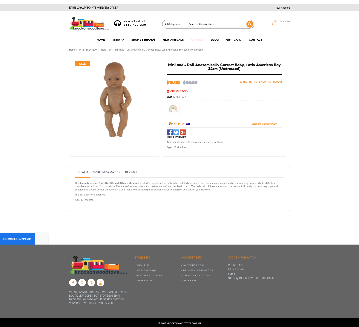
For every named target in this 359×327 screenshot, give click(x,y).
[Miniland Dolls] (173, 108)
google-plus (183, 132)
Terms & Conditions (197, 275)
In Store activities (149, 275)
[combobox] (220, 24)
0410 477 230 (134, 24)
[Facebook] (73, 282)
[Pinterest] (82, 282)
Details (82, 172)
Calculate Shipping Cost (264, 123)
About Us (143, 265)
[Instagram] (91, 282)
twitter (176, 132)
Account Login (193, 265)
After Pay (190, 280)
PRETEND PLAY (88, 49)
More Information (107, 172)
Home (72, 49)
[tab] (82, 173)
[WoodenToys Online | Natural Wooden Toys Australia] (89, 23)
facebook (170, 132)
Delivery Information (198, 270)
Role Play (106, 49)
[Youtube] (100, 282)
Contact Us (144, 280)
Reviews (131, 172)
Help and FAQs (146, 270)
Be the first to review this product (261, 82)
